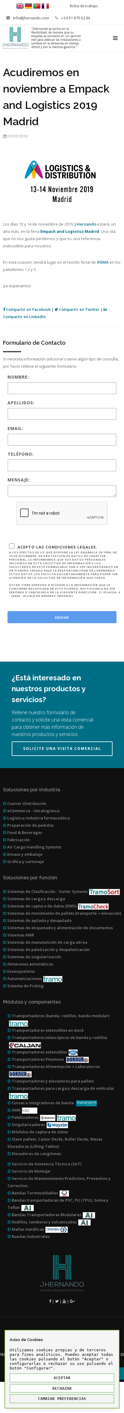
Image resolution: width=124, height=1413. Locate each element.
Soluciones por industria (31, 790)
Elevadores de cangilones (36, 1153)
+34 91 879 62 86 (75, 18)
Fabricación (18, 839)
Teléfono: (21, 454)
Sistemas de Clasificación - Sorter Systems (47, 891)
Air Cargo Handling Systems (33, 847)
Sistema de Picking (25, 985)
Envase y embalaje (24, 854)
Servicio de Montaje (30, 1171)
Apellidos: (21, 402)
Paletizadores (25, 1117)
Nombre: (18, 377)
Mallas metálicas (27, 1229)
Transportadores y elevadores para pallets (52, 1081)
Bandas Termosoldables (34, 1193)
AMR (15, 1110)
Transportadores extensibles (39, 1052)
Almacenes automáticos (29, 964)
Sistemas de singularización (33, 956)
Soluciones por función (30, 878)
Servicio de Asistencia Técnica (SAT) (46, 1164)
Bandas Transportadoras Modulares (46, 1214)
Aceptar (62, 1378)
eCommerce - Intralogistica (33, 810)
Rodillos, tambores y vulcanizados (44, 1222)
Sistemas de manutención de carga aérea (46, 942)
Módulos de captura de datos (39, 1132)
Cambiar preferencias (62, 1398)
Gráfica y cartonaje (25, 861)
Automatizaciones (24, 978)
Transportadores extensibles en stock (47, 1030)
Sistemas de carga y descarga (35, 898)
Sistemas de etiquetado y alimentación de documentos (59, 927)
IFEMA (103, 262)
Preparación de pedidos (30, 825)
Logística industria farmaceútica (38, 818)
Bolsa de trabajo (84, 5)
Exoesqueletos (20, 971)
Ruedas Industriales (30, 1236)
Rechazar (62, 1388)
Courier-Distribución (26, 803)
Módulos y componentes (32, 1002)
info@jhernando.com (31, 18)
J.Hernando (85, 224)
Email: (15, 428)
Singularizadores (28, 1124)
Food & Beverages (24, 832)
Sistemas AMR (20, 935)
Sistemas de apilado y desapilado (39, 920)
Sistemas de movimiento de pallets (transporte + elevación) (63, 913)
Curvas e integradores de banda (43, 1102)
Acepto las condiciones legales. (64, 571)
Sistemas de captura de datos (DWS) (41, 906)
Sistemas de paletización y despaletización (48, 949)
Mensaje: (19, 480)
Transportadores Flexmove (38, 1059)
